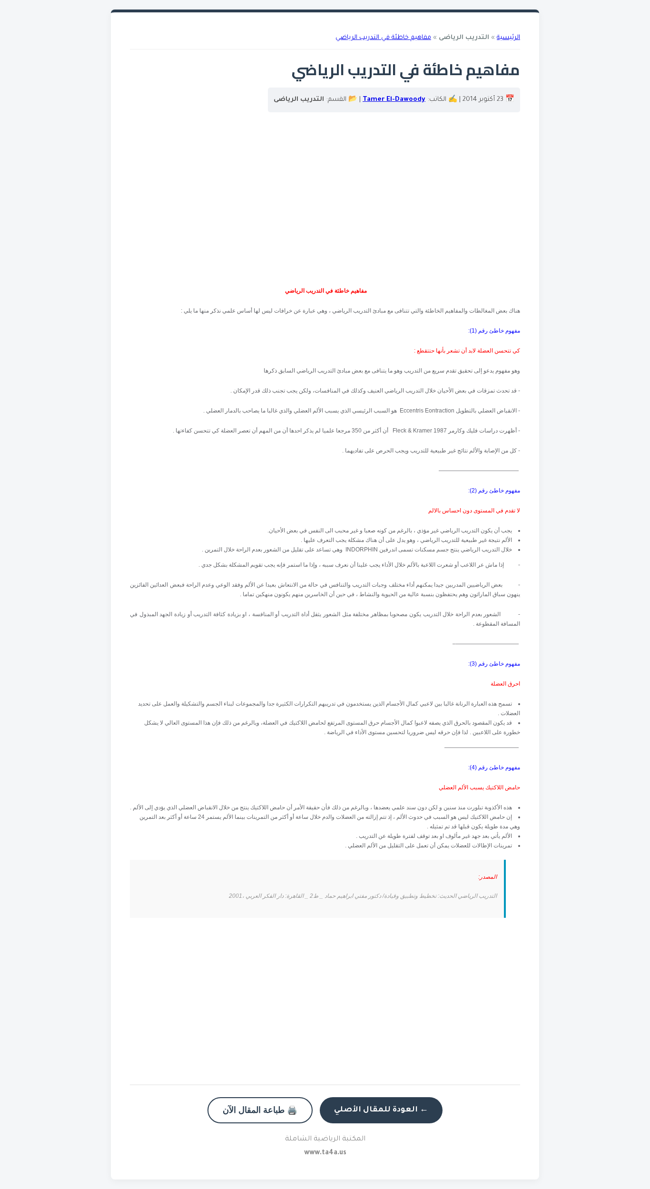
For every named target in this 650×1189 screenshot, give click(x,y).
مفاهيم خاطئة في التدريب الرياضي (383, 37)
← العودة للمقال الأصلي (381, 1110)
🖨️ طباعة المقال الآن (260, 1110)
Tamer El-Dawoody (394, 99)
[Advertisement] (325, 205)
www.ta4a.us (325, 1153)
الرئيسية (508, 37)
